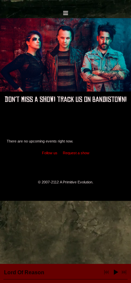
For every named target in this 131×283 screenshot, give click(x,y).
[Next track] (124, 272)
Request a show (76, 153)
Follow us (49, 153)
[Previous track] (106, 272)
